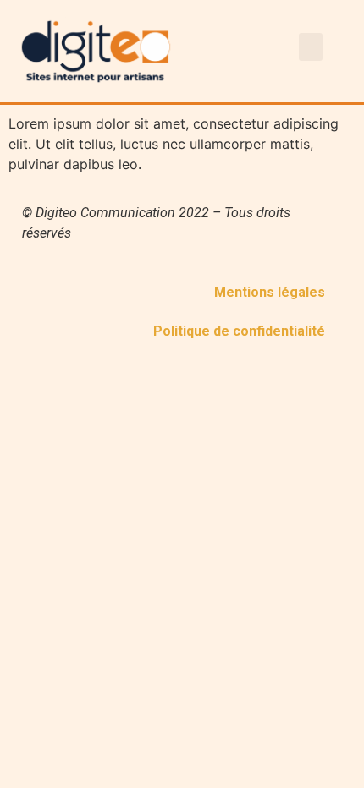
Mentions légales (269, 292)
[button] (311, 47)
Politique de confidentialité (239, 331)
